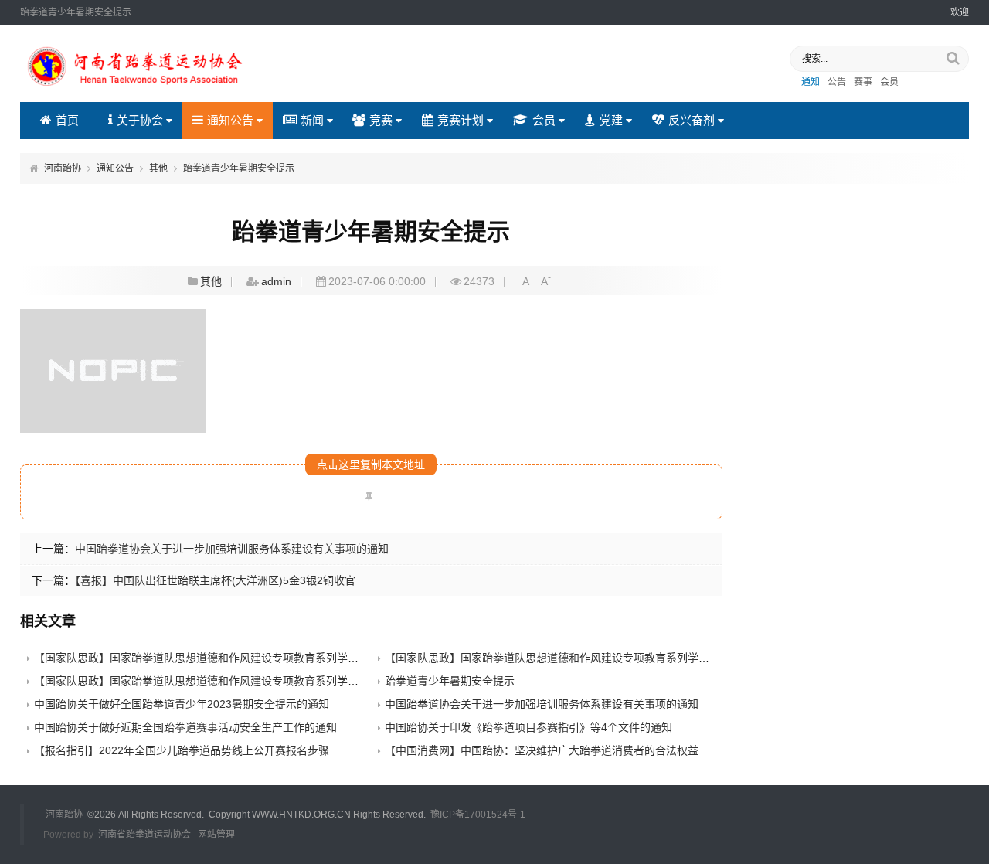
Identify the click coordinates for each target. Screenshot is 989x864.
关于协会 (140, 120)
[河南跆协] (136, 88)
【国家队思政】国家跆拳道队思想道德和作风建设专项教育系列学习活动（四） (574, 657)
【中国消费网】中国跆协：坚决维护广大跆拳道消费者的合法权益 (541, 750)
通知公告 (230, 120)
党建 (611, 120)
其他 (158, 168)
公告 (837, 82)
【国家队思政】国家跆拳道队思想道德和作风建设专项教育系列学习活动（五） (223, 657)
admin (276, 281)
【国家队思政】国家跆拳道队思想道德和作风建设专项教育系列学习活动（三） (223, 681)
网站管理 (216, 834)
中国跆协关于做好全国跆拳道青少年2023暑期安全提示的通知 (181, 704)
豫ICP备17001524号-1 (477, 814)
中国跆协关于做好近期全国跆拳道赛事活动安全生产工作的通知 (185, 727)
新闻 (312, 120)
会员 (889, 82)
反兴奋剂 (691, 120)
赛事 (863, 82)
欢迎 (959, 12)
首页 (67, 120)
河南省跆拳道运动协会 (144, 834)
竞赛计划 (460, 120)
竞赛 (381, 120)
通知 (810, 82)
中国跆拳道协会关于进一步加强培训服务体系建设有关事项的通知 (232, 549)
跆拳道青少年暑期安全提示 (238, 168)
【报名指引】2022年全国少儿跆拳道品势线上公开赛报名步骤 (181, 750)
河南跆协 (62, 168)
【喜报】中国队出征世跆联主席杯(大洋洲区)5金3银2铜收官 (215, 580)
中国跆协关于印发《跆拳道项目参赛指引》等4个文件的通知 (528, 727)
